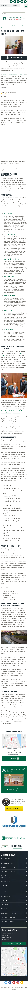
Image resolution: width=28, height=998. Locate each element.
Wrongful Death (9, 277)
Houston (3, 413)
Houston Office (4, 904)
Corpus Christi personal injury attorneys (14, 74)
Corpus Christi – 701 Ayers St (8, 921)
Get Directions (12, 758)
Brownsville (15, 409)
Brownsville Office (5, 881)
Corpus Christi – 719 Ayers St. (8, 917)
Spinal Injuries (8, 329)
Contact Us (16, 5)
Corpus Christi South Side (8, 411)
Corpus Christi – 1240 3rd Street (8, 913)
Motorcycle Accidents (11, 259)
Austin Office (4, 892)
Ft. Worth (21, 411)
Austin (9, 409)
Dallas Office (4, 900)
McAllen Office (4, 886)
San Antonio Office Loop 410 (8, 867)
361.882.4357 (16, 845)
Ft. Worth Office (4, 909)
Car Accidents (8, 214)
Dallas (17, 411)
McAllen (8, 413)
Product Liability (9, 296)
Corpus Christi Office (6, 859)
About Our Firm (5, 5)
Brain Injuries (8, 310)
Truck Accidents (9, 234)
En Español (5, 846)
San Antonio (16, 413)
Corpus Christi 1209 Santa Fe (8, 871)
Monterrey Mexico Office (7, 863)
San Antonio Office (5, 896)
